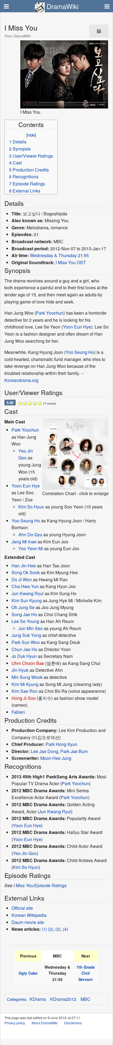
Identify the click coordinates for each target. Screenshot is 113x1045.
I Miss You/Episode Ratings (40, 885)
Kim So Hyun (31, 507)
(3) (58, 929)
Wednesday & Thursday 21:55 (59, 255)
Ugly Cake (28, 973)
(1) (44, 929)
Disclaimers (73, 1022)
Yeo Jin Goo (25, 853)
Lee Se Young (25, 621)
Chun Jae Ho (24, 649)
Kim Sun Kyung (27, 600)
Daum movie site (28, 922)
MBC (86, 999)
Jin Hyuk (20, 670)
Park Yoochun (49, 313)
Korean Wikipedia (29, 915)
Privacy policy (14, 1022)
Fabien (18, 712)
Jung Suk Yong (26, 635)
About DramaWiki (45, 1022)
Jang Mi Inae (24, 541)
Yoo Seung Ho (80, 352)
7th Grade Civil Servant (86, 973)
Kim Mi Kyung (25, 684)
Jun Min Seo (30, 628)
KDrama (38, 999)
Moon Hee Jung (55, 758)
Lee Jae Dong (44, 751)
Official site (22, 908)
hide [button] (31, 135)
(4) (65, 929)
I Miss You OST (71, 262)
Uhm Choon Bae (28, 663)
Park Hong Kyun (61, 744)
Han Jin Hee (24, 565)
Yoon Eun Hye (77, 327)
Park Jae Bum (74, 751)
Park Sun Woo (26, 642)
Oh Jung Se (23, 607)
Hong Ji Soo (24, 698)
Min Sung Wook (27, 677)
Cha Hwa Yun (25, 586)
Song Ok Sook (26, 572)
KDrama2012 (63, 999)
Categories (16, 999)
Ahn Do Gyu (30, 534)
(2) (50, 929)
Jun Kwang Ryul (28, 593)
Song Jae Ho (24, 614)
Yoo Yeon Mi (30, 548)
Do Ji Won (22, 579)
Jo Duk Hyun (24, 656)
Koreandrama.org (21, 380)
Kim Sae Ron (25, 691)
